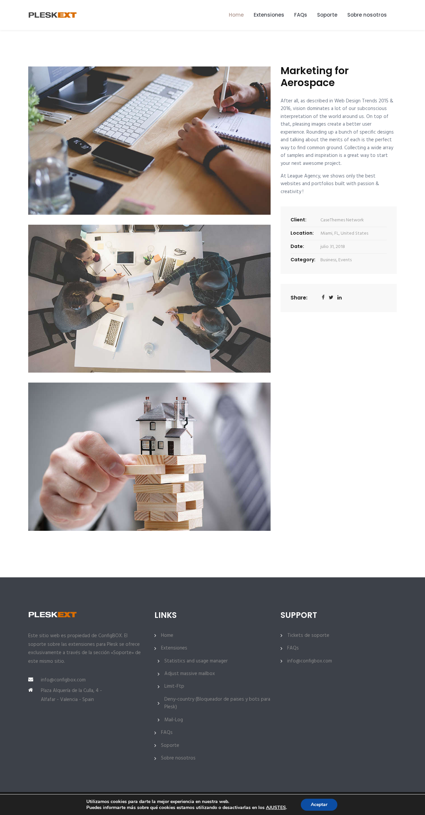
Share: (299, 297)
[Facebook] (323, 298)
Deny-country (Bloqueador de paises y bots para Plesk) (217, 703)
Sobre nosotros (367, 14)
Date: (297, 246)
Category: (303, 259)
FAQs (300, 14)
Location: (302, 233)
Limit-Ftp (174, 686)
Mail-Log (173, 720)
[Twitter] (331, 298)
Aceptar (319, 804)
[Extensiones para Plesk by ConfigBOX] (53, 15)
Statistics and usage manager (196, 661)
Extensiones (269, 14)
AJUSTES (276, 808)
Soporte (327, 14)
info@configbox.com (63, 680)
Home (236, 14)
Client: (298, 219)
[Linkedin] (339, 298)
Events (345, 260)
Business (328, 260)
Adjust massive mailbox (189, 674)
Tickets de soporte (308, 636)
